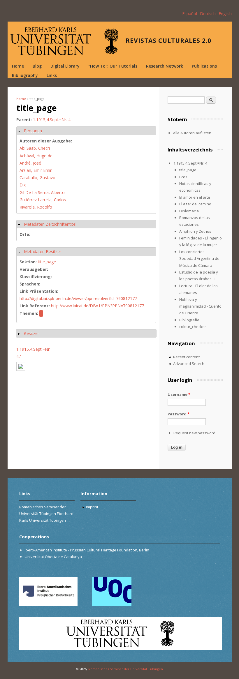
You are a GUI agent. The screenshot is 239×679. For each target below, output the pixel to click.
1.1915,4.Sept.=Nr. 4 (52, 119)
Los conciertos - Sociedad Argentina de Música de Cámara (199, 258)
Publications (204, 66)
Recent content (186, 356)
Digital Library (65, 66)
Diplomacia (189, 211)
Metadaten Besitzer (42, 251)
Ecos (183, 176)
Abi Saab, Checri (35, 148)
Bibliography (25, 75)
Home (18, 66)
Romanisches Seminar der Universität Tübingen (125, 669)
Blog (37, 66)
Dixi (23, 185)
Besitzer (31, 333)
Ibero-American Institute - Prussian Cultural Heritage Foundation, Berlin (87, 550)
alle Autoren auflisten (192, 132)
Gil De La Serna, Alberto (42, 192)
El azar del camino (195, 204)
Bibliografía (189, 319)
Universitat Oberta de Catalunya (53, 556)
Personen (33, 130)
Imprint (92, 506)
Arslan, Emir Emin (36, 170)
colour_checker (192, 326)
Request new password (194, 432)
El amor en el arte (194, 197)
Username (179, 394)
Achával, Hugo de (36, 155)
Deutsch (208, 13)
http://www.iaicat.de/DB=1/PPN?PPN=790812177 (97, 305)
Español (189, 13)
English (225, 13)
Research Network (164, 66)
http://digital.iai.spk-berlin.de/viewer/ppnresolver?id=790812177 (78, 298)
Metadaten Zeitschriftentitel (50, 224)
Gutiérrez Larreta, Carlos (43, 199)
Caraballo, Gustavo (37, 177)
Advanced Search (188, 363)
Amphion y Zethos (195, 231)
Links (52, 75)
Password (178, 414)
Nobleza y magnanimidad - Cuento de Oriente (200, 306)
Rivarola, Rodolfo (36, 207)
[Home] (64, 41)
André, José (30, 163)
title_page (47, 261)
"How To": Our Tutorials (112, 66)
